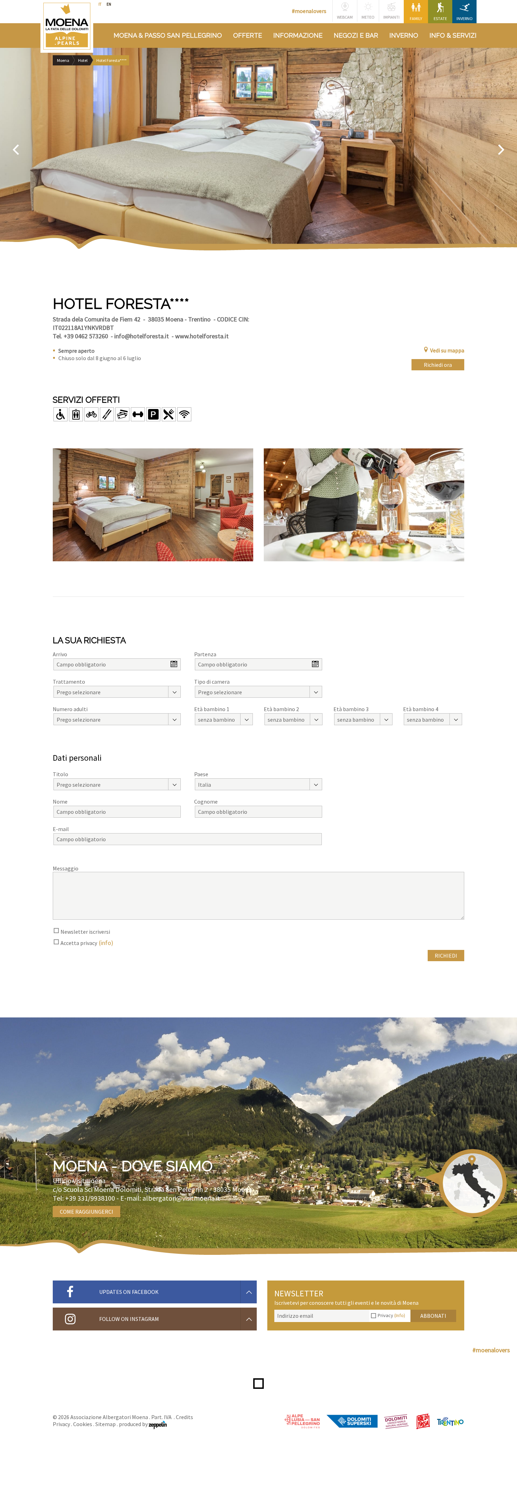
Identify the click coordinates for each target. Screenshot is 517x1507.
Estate (440, 18)
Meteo (368, 17)
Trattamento (69, 681)
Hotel (83, 60)
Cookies (82, 1424)
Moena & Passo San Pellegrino (168, 35)
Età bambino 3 (351, 709)
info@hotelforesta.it (141, 336)
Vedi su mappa (447, 350)
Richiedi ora (438, 364)
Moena (63, 60)
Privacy (391, 1315)
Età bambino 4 (420, 709)
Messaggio (65, 868)
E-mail (61, 828)
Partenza (205, 654)
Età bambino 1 (211, 709)
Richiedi (446, 955)
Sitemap (105, 1424)
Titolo (60, 774)
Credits (184, 1416)
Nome (60, 801)
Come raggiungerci (86, 1211)
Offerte (247, 35)
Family (416, 18)
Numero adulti (70, 709)
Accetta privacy (78, 942)
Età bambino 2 (281, 709)
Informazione (298, 35)
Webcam (345, 17)
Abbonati (433, 1315)
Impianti (391, 17)
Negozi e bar (356, 35)
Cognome (206, 801)
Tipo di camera (212, 681)
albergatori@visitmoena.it (181, 1198)
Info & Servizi (453, 35)
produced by (134, 1424)
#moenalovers (309, 10)
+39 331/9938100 (90, 1198)
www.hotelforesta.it (202, 336)
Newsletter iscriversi (85, 931)
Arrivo (60, 654)
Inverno (465, 18)
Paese (201, 774)
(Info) (399, 1315)
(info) (106, 943)
